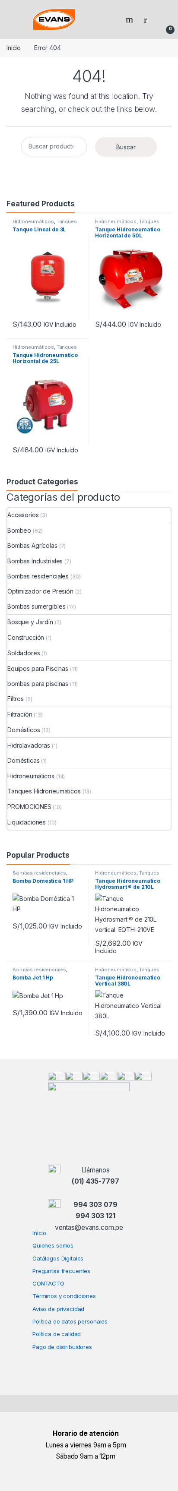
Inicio (13, 47)
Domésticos (23, 729)
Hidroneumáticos (33, 221)
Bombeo (19, 530)
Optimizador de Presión (40, 591)
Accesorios (23, 514)
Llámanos (96, 1170)
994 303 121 (95, 1216)
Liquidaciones (26, 822)
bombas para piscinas (37, 683)
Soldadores (23, 653)
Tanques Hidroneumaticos (45, 224)
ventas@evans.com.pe (89, 1227)
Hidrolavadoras (28, 745)
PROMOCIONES (29, 806)
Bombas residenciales (38, 576)
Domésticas (23, 760)
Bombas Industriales (35, 561)
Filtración (19, 714)
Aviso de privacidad (58, 1308)
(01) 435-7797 (95, 1181)
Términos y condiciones (64, 1295)
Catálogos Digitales (57, 1258)
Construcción (25, 637)
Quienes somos (52, 1245)
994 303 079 (95, 1204)
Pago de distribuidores (62, 1346)
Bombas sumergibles (36, 606)
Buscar (126, 147)
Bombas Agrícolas (32, 545)
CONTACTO (48, 1283)
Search (130, 19)
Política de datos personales (70, 1321)
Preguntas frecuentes (61, 1270)
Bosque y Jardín (30, 621)
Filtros (15, 698)
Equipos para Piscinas (37, 668)
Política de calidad (56, 1333)
